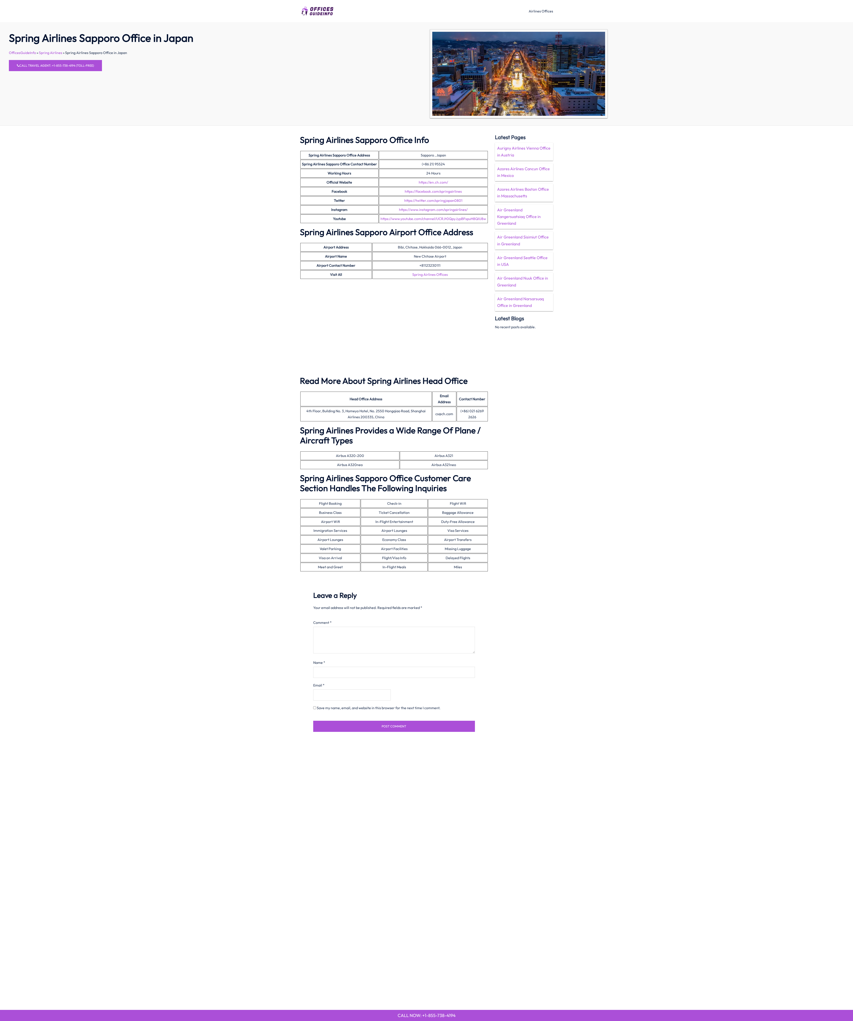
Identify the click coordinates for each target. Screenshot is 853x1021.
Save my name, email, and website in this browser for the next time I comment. (378, 708)
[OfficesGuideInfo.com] (317, 10)
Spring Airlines (50, 52)
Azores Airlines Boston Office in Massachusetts (523, 192)
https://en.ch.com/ (433, 182)
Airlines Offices (541, 11)
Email (319, 685)
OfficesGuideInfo (22, 52)
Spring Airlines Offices (430, 274)
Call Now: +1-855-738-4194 (427, 1015)
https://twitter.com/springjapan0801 (433, 200)
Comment (322, 622)
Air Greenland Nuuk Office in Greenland (522, 281)
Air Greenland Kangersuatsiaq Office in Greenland (519, 216)
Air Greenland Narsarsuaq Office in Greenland (520, 302)
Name (319, 662)
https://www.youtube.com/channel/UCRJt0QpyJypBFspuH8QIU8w (433, 218)
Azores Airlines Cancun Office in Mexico (523, 172)
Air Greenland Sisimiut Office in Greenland (523, 240)
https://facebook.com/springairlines (433, 191)
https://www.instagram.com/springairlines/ (433, 209)
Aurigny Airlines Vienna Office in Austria (523, 151)
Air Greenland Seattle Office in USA (522, 261)
